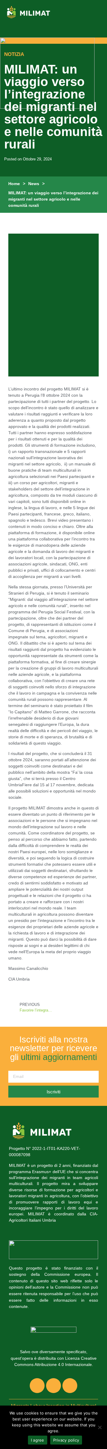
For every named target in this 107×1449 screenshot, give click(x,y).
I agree (37, 1440)
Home (14, 183)
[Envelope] (69, 1385)
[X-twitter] (53, 1385)
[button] (98, 12)
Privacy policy (66, 1440)
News (33, 183)
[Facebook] (37, 1385)
